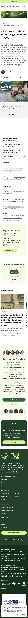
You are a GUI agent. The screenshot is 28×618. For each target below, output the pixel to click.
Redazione (13, 335)
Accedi (23, 6)
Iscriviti (14, 442)
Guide (3, 500)
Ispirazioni (4, 496)
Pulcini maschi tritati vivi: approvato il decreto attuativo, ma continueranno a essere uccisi (13, 218)
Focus (16, 496)
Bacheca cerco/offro (7, 510)
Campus (3, 513)
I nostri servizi (5, 483)
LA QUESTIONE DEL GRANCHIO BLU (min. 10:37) (12, 145)
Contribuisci (4, 521)
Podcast (5, 25)
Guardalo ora (13, 115)
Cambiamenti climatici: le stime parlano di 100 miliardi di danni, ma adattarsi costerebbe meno (12, 320)
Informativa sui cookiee (15, 611)
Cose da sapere (5, 493)
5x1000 (3, 524)
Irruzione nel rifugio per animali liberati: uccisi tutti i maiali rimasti (13, 170)
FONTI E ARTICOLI (8, 156)
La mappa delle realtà (7, 507)
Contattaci (4, 486)
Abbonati (14, 399)
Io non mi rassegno (15, 25)
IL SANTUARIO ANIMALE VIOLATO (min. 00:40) (10, 139)
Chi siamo (4, 480)
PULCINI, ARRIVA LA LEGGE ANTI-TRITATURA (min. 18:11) (12, 151)
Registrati (14, 272)
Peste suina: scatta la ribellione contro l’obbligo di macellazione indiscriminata (14, 179)
